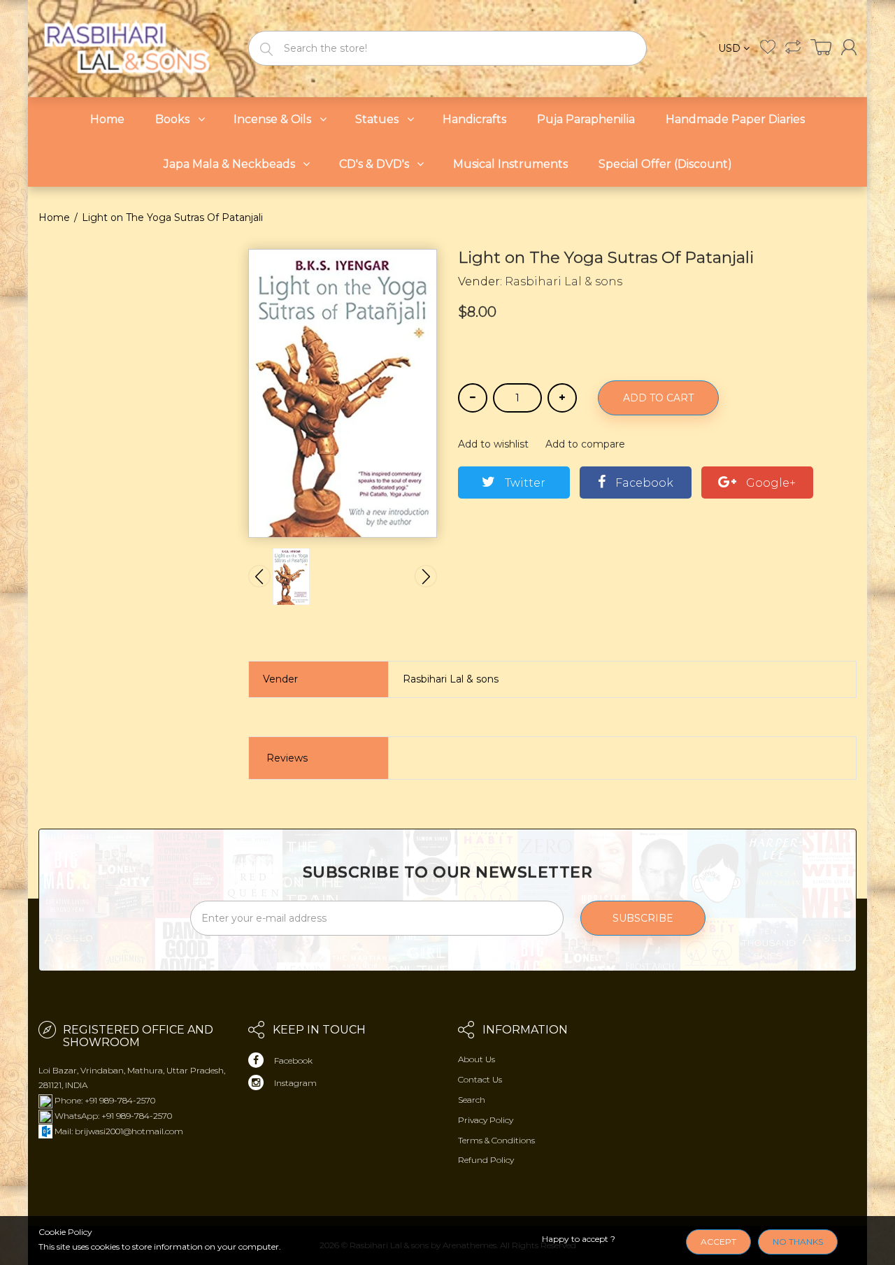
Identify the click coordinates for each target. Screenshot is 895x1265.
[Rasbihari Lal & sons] (132, 47)
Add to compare (585, 444)
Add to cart (658, 398)
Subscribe (643, 918)
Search (471, 1099)
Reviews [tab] (287, 758)
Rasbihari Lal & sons (563, 281)
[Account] (849, 47)
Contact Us (480, 1079)
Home (54, 217)
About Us (476, 1059)
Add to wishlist (493, 444)
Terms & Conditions (496, 1140)
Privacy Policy (485, 1120)
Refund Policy (486, 1160)
